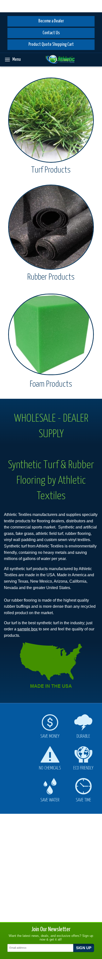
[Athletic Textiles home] (60, 59)
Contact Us (51, 33)
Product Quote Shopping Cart (51, 44)
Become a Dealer (51, 21)
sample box (27, 629)
